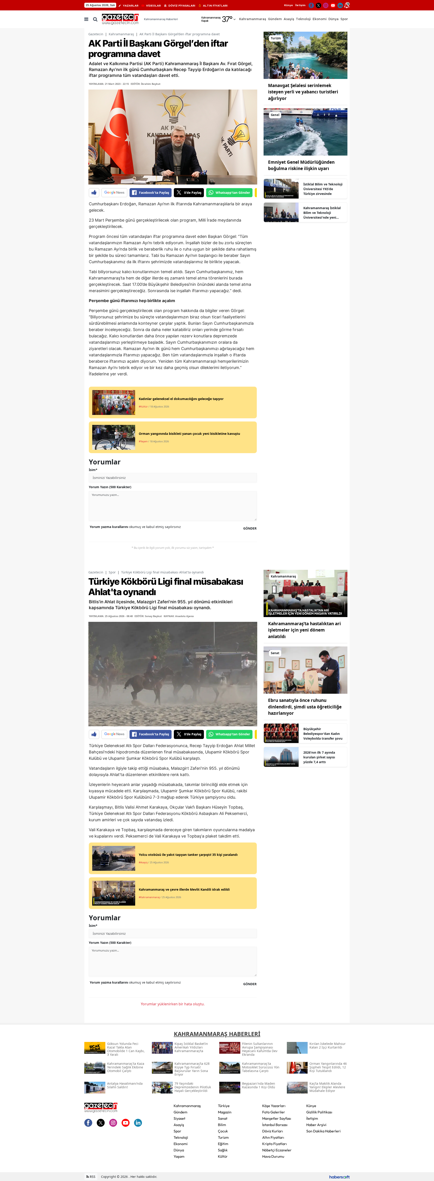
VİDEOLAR (153, 5)
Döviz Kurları (272, 1131)
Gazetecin (95, 34)
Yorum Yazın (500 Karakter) (110, 487)
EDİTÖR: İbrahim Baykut (145, 83)
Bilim (222, 1124)
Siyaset (179, 1118)
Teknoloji (181, 1137)
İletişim (300, 5)
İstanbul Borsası (275, 1124)
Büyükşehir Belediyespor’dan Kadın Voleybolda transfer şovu (322, 734)
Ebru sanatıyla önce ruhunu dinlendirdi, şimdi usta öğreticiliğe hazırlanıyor (305, 706)
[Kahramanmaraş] (305, 593)
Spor (112, 572)
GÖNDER (250, 528)
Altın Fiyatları (273, 1137)
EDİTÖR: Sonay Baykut (148, 616)
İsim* (93, 470)
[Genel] (305, 131)
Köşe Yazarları (273, 1105)
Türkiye (224, 1105)
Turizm (223, 1137)
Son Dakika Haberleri (323, 1131)
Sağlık (223, 1150)
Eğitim (223, 1143)
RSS (92, 1176)
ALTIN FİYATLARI (215, 5)
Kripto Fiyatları (274, 1143)
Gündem (180, 1112)
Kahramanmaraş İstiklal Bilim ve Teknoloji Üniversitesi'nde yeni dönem (322, 213)
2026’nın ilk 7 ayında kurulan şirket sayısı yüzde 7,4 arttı (319, 757)
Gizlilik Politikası (319, 1112)
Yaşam (179, 1156)
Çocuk (223, 1131)
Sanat (222, 1118)
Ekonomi (181, 1143)
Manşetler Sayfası (276, 1118)
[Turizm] (305, 54)
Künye (288, 5)
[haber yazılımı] (339, 1176)
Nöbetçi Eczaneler (277, 1150)
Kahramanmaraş (121, 34)
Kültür (223, 1156)
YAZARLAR (130, 5)
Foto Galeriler (273, 1112)
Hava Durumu (273, 1156)
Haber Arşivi (316, 1124)
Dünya (179, 1150)
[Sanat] (305, 669)
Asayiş (179, 1124)
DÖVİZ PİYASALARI (181, 5)
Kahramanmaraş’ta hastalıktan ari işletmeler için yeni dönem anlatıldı (304, 630)
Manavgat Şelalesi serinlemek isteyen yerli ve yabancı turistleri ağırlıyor (303, 92)
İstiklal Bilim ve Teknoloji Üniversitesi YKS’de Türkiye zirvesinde (322, 189)
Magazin (224, 1112)
